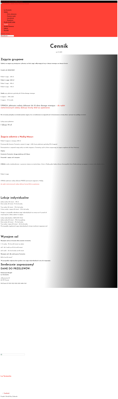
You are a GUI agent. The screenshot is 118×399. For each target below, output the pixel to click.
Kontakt (6, 30)
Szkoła (6, 292)
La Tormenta (7, 10)
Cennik (6, 304)
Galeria (6, 308)
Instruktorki (10, 18)
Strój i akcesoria (11, 14)
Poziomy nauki (11, 16)
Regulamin (10, 20)
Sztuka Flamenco (9, 26)
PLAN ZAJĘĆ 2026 (9, 22)
